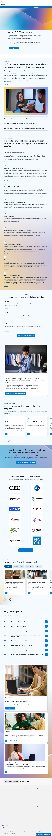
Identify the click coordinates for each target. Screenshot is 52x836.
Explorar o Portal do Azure (12, 781)
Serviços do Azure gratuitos (22, 793)
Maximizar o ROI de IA (22, 799)
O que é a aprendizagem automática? (41, 811)
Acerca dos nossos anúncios (36, 831)
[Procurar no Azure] (1, 2)
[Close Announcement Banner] (46, 7)
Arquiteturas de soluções (39, 793)
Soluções (36, 789)
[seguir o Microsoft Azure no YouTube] (28, 781)
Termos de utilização (19, 831)
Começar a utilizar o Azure (6, 791)
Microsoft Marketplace (5, 809)
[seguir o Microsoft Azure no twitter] (20, 781)
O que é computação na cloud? (40, 807)
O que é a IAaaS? (38, 815)
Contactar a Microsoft (5, 831)
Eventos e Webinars (21, 815)
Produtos (19, 789)
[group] (14, 426)
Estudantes (20, 813)
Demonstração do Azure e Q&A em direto (42, 797)
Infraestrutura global (5, 793)
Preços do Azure (21, 791)
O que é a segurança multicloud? (40, 809)
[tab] (8, 566)
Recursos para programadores (23, 811)
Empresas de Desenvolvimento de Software (9, 807)
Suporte (36, 795)
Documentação (20, 807)
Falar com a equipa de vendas (44, 834)
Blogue (19, 809)
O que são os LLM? (38, 817)
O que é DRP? (37, 822)
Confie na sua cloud (5, 797)
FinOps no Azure (21, 797)
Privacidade (12, 831)
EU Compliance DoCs (5, 833)
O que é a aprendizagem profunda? (41, 813)
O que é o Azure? (4, 789)
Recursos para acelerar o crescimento (41, 791)
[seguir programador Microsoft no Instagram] (23, 781)
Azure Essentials (4, 799)
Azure (2, 4)
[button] (26, 55)
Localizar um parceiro (5, 811)
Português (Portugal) (6, 825)
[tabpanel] (26, 585)
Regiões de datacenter (5, 795)
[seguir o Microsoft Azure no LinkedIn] (25, 781)
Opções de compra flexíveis (22, 795)
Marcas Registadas (27, 831)
